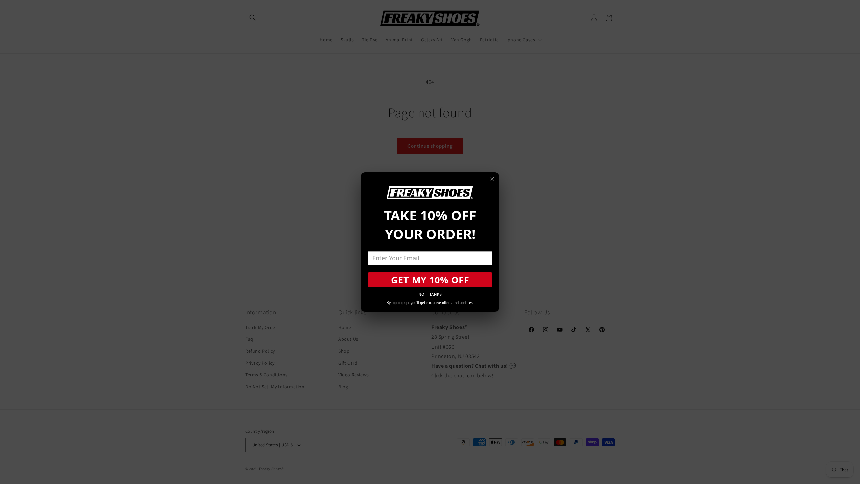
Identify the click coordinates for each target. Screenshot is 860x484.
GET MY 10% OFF (430, 280)
